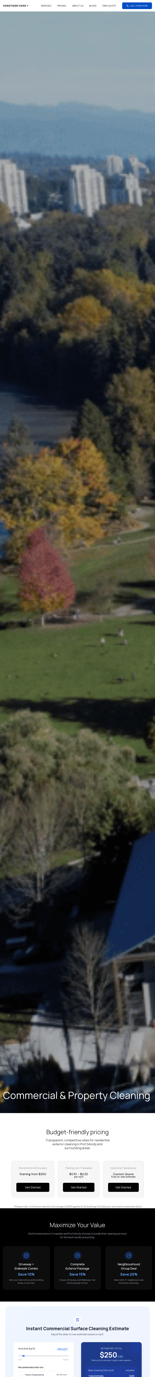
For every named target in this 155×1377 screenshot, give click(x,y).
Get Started (33, 1187)
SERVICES (46, 5)
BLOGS (92, 5)
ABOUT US (77, 5)
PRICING (61, 5)
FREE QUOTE (109, 5)
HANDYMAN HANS (16, 5)
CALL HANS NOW (139, 5)
